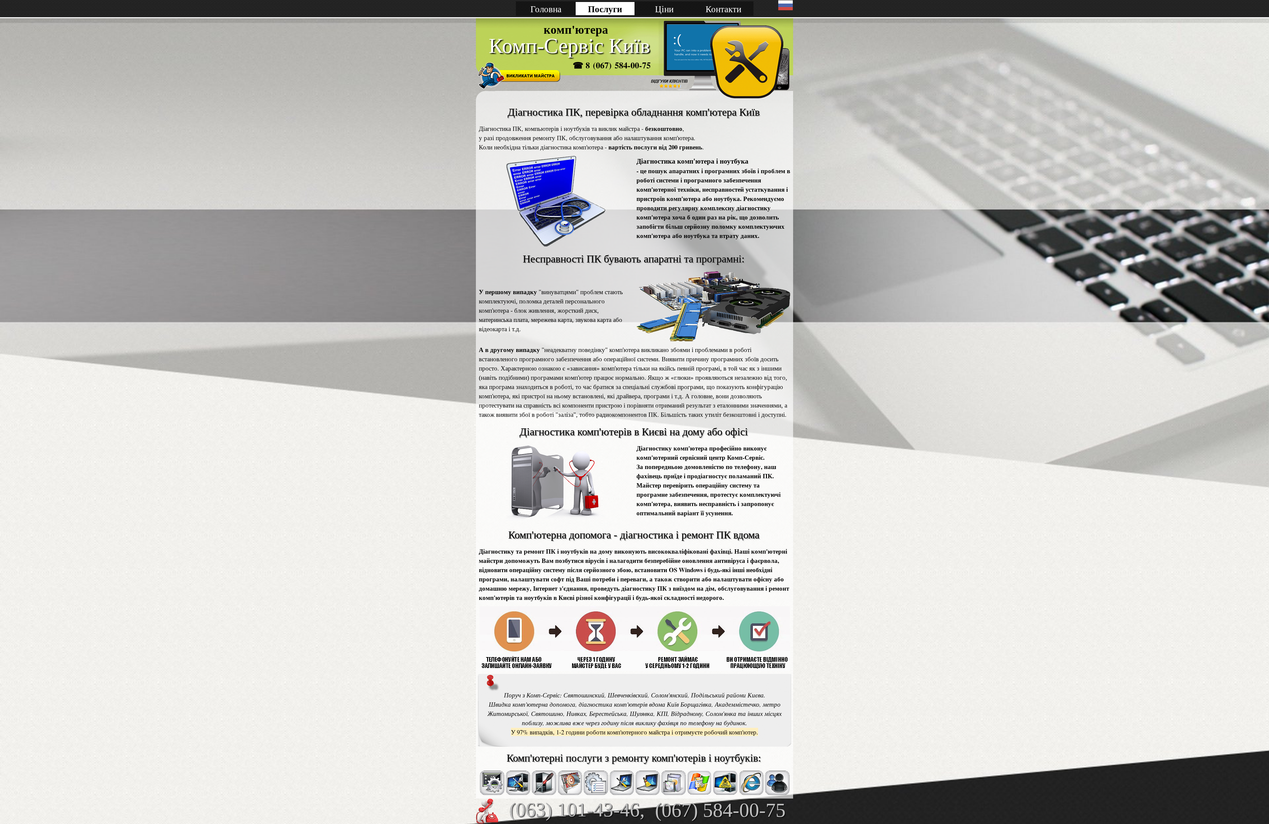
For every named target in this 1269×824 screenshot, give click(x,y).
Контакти (723, 9)
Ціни (664, 9)
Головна (545, 9)
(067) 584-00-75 (720, 810)
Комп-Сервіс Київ (569, 46)
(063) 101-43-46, (577, 810)
